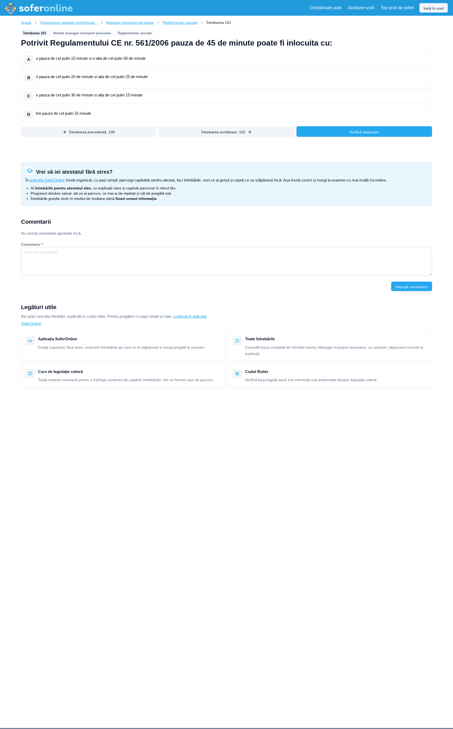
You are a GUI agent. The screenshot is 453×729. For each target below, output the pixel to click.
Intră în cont (434, 8)
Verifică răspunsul (364, 132)
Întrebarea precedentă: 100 (92, 132)
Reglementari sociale (180, 22)
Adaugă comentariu (411, 287)
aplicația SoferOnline (47, 180)
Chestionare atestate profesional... (68, 22)
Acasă (26, 22)
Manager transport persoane (130, 22)
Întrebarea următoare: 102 (223, 132)
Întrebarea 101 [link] (219, 22)
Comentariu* (32, 244)
